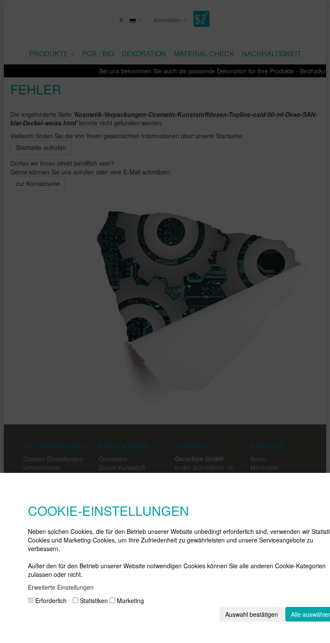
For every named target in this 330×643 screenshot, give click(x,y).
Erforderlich (50, 600)
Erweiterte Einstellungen (61, 587)
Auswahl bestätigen (251, 614)
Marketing (129, 600)
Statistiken (93, 600)
